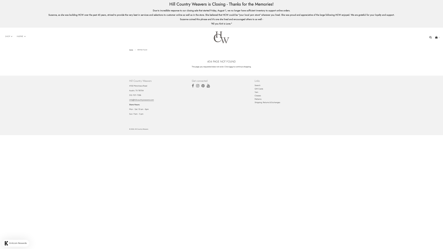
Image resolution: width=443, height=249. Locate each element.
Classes (258, 96)
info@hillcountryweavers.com (141, 100)
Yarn (256, 92)
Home (131, 50)
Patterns (258, 99)
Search (257, 85)
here (231, 67)
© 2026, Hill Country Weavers (138, 129)
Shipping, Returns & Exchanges (267, 102)
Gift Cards (259, 89)
